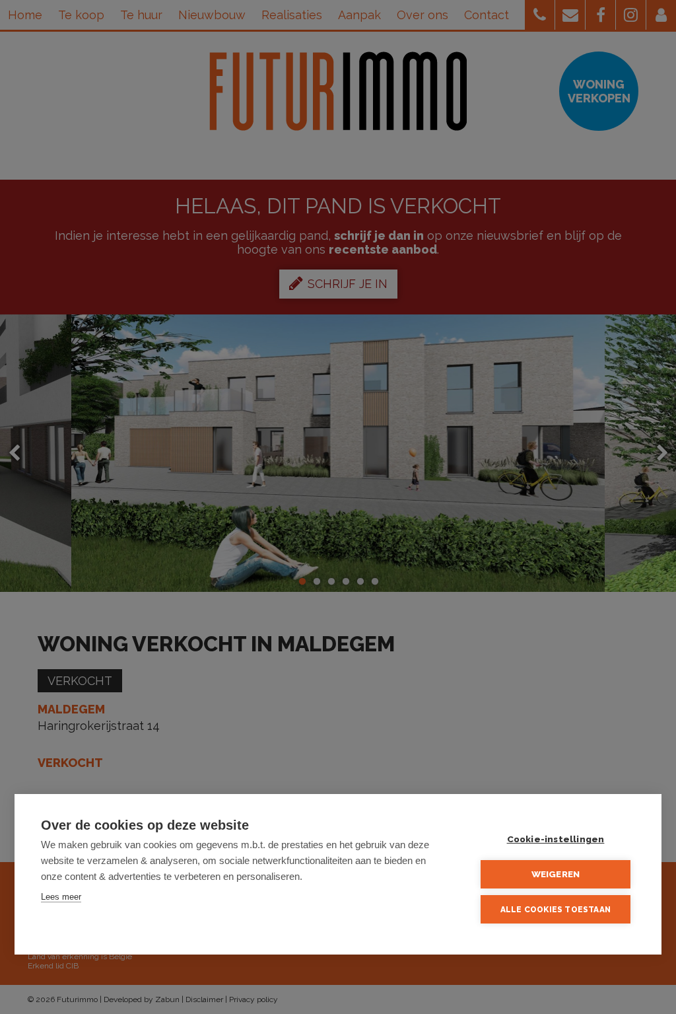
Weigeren (555, 874)
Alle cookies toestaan (555, 909)
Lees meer (61, 897)
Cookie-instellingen (556, 839)
